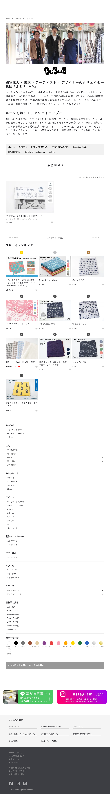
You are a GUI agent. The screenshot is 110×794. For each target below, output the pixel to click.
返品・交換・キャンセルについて (22, 734)
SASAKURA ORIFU (60, 147)
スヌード (10, 517)
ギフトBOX (11, 574)
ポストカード (12, 528)
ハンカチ (10, 524)
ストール (10, 513)
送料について (14, 727)
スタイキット (12, 545)
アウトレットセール (15, 430)
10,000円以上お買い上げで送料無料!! (26, 665)
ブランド (17, 19)
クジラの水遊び (79, 362)
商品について (78, 727)
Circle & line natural (48, 280)
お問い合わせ (14, 762)
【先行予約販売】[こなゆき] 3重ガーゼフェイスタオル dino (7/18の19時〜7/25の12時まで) (21, 283)
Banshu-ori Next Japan (35, 152)
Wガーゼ (10, 478)
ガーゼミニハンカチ (15, 506)
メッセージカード (14, 578)
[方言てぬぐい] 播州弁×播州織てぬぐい (25, 216)
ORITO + (23, 147)
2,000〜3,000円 (13, 618)
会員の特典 (13, 741)
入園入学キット (13, 541)
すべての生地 (12, 450)
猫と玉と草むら (79, 324)
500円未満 (11, 607)
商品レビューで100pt (49, 741)
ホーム (8, 19)
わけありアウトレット (15, 433)
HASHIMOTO (14, 152)
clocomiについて (15, 753)
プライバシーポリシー (17, 771)
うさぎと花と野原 (47, 324)
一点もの (10, 437)
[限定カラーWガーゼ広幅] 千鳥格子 (21, 362)
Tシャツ (10, 509)
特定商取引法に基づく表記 (19, 768)
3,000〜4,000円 (13, 622)
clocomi (11, 147)
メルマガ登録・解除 (17, 774)
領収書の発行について (49, 734)
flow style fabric (80, 147)
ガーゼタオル (12, 557)
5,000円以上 (11, 629)
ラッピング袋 (12, 570)
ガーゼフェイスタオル (15, 502)
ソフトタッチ (12, 482)
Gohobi (52, 152)
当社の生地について (17, 756)
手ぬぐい (10, 521)
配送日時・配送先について (51, 727)
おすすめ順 (83, 177)
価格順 (93, 177)
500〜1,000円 (12, 611)
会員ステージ (14, 759)
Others (9, 489)
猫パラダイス (78, 280)
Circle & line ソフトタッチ (18, 324)
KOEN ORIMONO (39, 147)
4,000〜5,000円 (13, 626)
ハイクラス (11, 485)
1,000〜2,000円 (13, 614)
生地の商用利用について (82, 734)
